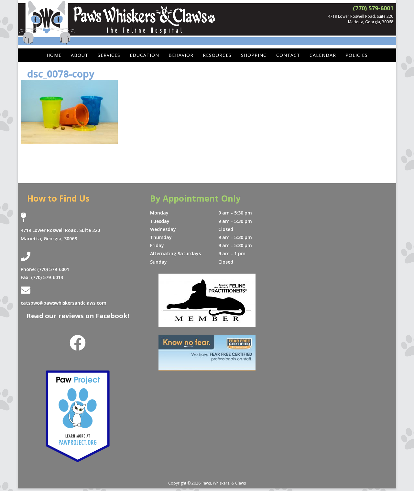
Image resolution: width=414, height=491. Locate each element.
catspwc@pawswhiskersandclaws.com (63, 303)
